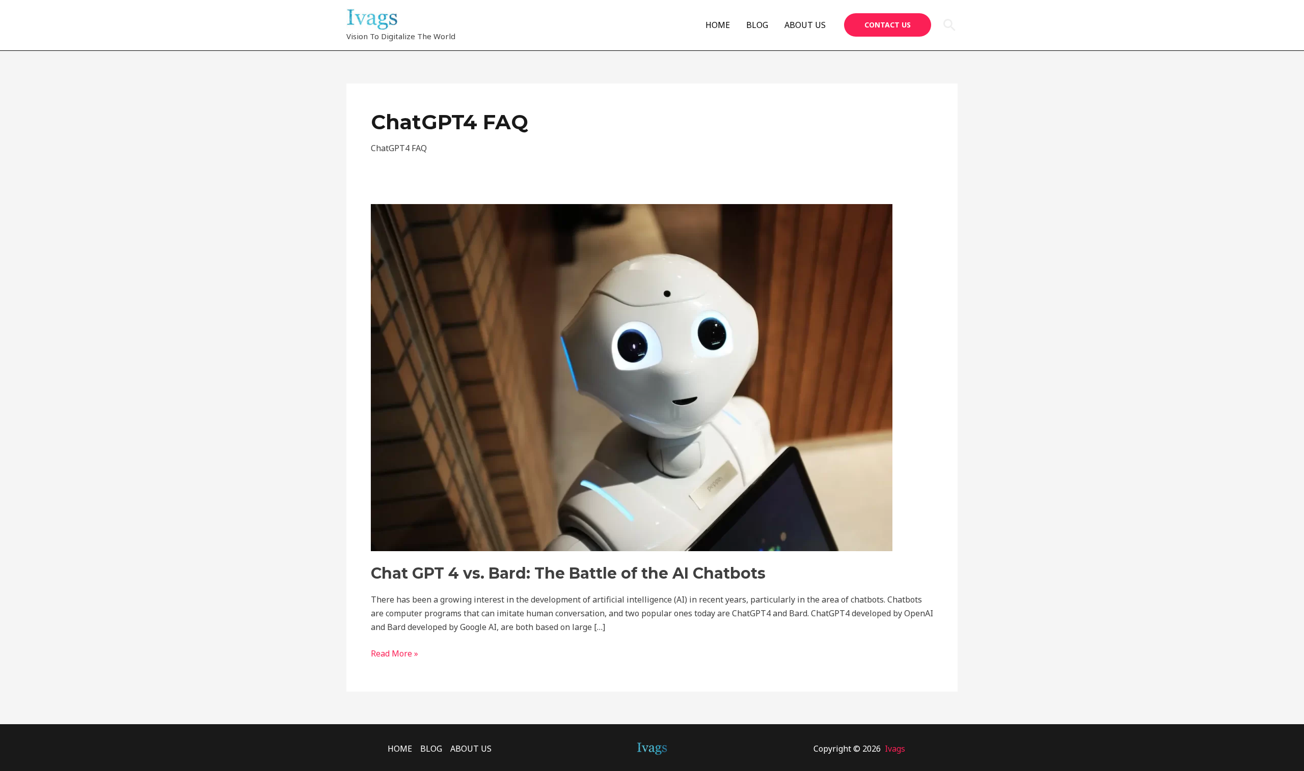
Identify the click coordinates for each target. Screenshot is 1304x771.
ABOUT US (805, 25)
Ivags (895, 748)
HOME (717, 25)
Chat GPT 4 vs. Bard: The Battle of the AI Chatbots (568, 573)
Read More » (394, 653)
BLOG (757, 25)
